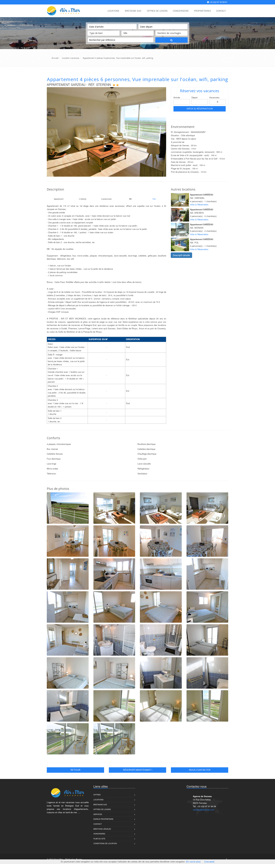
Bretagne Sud (133, 10)
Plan (154, 199)
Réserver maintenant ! (137, 769)
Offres (97, 794)
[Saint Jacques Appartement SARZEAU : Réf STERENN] (106, 132)
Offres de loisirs (102, 809)
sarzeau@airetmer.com (203, 809)
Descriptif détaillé (181, 255)
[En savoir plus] (193, 861)
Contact (97, 824)
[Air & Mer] (63, 10)
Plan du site (99, 838)
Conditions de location (105, 843)
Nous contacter (199, 769)
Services (97, 814)
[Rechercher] (171, 40)
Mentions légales (102, 829)
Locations (113, 10)
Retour (75, 769)
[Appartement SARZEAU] (180, 200)
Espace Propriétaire (103, 819)
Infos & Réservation (200, 108)
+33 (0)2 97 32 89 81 (218, 2)
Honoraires (99, 833)
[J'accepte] (209, 861)
